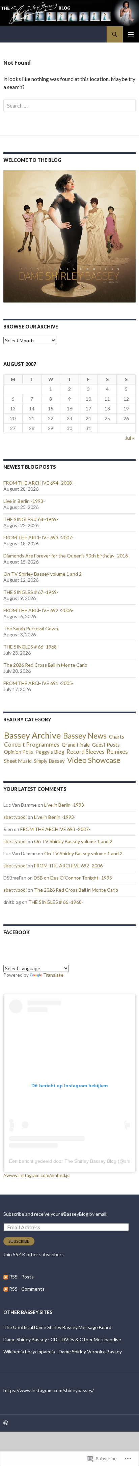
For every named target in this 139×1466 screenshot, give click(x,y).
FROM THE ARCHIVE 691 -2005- (38, 683)
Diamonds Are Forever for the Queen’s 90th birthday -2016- (66, 555)
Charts (116, 737)
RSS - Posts (21, 1277)
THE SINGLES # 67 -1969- (30, 592)
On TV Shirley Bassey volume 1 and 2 (42, 574)
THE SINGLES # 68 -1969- (30, 519)
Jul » (129, 438)
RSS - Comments (27, 1289)
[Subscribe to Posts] (5, 1277)
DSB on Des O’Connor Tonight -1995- (74, 878)
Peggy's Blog (49, 752)
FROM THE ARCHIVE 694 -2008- (38, 483)
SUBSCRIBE (18, 1241)
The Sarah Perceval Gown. (31, 628)
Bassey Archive (32, 735)
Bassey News (85, 735)
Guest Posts (106, 745)
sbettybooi (15, 817)
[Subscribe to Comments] (5, 1289)
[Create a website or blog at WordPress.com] (5, 1423)
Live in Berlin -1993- (24, 501)
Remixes (117, 751)
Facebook (16, 932)
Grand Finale (76, 745)
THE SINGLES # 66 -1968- (30, 647)
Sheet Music (17, 761)
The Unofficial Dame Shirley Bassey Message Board (57, 1327)
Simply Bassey (49, 761)
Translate (53, 975)
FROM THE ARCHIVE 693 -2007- (38, 537)
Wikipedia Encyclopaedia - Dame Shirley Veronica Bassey (62, 1351)
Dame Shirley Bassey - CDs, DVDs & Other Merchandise (62, 1339)
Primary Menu (131, 34)
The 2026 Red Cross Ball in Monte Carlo (45, 665)
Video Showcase (93, 760)
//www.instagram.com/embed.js (36, 1175)
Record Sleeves (85, 751)
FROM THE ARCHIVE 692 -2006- (38, 610)
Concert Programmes (31, 744)
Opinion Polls (18, 752)
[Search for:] (69, 105)
